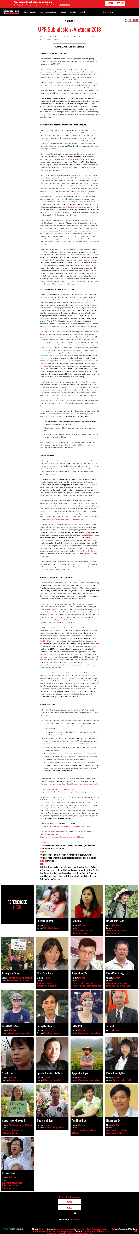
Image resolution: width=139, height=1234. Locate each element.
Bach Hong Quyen (67, 159)
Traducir (135, 19)
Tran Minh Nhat (45, 641)
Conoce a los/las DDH (30, 12)
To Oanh (56, 681)
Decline (120, 3)
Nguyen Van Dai (61, 620)
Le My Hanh (94, 644)
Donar (104, 12)
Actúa (111, 12)
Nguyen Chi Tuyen (50, 691)
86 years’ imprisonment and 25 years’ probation (66, 519)
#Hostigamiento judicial (87, 845)
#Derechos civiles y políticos (50, 854)
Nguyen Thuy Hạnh (69, 873)
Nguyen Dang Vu (68, 207)
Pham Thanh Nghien (66, 876)
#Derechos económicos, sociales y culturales (76, 854)
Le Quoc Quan (85, 265)
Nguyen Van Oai (67, 345)
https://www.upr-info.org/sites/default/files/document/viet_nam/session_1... (71, 784)
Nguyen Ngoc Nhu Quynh (71, 353)
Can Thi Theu (92, 540)
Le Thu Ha (74, 620)
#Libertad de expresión (87, 857)
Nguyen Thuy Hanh (46, 165)
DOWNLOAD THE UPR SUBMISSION (69, 46)
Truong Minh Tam (46, 204)
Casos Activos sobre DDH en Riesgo (124, 1229)
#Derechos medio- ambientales (50, 857)
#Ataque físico (73, 845)
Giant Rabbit (76, 1219)
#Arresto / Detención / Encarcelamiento (54, 845)
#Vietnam (50, 861)
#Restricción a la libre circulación (52, 848)
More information (65, 4)
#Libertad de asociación (70, 857)
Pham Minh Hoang (52, 609)
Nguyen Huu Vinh (46, 334)
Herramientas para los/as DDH (48, 12)
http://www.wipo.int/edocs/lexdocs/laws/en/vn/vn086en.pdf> (62, 837)
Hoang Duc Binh (87, 535)
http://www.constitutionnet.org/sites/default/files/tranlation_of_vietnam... (66, 792)
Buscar (82, 12)
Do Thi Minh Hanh (69, 867)
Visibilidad (73, 12)
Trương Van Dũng (53, 879)
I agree (110, 3)
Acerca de (63, 12)
